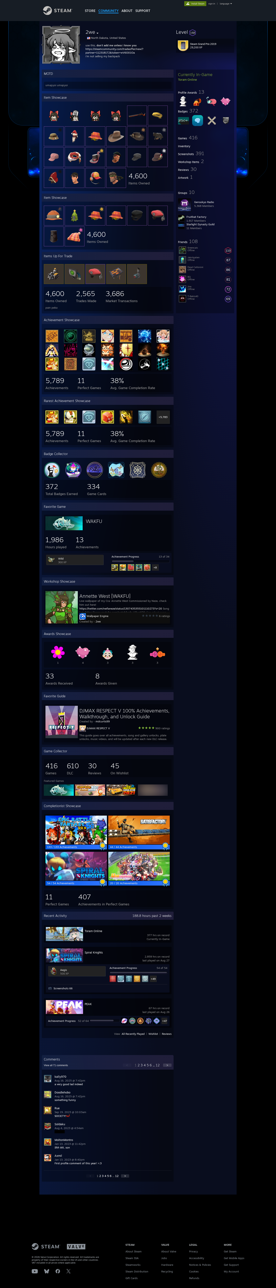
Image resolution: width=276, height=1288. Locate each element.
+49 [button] (153, 978)
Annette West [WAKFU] (105, 596)
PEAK (88, 1004)
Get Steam (230, 1251)
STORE (90, 11)
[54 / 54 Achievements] (76, 879)
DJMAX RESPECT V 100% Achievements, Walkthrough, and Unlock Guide (124, 714)
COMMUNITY (108, 11)
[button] (205, 32)
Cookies (194, 1271)
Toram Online (93, 931)
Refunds (194, 1278)
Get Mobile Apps (234, 1258)
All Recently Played (133, 1033)
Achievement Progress (125, 556)
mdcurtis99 (103, 721)
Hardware (167, 1264)
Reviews (167, 1033)
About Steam (133, 1251)
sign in (211, 3)
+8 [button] (155, 567)
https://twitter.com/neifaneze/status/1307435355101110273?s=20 (120, 608)
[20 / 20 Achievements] (139, 879)
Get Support (231, 1264)
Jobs (164, 1258)
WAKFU (94, 521)
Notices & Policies (200, 1264)
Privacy (193, 1251)
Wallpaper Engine (97, 616)
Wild (61, 558)
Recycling (167, 1271)
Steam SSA (132, 1258)
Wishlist (153, 1033)
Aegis (63, 970)
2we (98, 621)
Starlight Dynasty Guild (200, 224)
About (127, 11)
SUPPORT (142, 11)
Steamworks (132, 1264)
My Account (231, 1271)
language (224, 3)
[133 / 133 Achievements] (76, 843)
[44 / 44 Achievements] (139, 843)
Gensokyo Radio (204, 202)
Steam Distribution (136, 1271)
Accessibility (196, 1258)
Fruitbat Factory (196, 216)
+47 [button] (164, 1020)
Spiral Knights (94, 952)
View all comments (56, 1065)
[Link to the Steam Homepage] (57, 14)
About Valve (168, 1251)
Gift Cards (131, 1278)
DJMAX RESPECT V (98, 728)
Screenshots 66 (63, 988)
